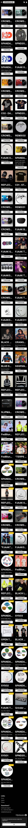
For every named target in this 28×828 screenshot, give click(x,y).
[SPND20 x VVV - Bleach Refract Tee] (21, 105)
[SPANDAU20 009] (7, 561)
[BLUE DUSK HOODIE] (7, 357)
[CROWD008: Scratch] (7, 127)
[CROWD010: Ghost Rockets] (7, 82)
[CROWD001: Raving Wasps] (21, 516)
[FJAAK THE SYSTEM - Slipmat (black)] (21, 289)
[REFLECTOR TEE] (21, 426)
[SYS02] (7, 677)
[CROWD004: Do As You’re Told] (7, 289)
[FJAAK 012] (7, 149)
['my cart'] (24, 2)
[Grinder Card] (21, 699)
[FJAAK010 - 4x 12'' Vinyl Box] (7, 311)
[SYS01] (7, 747)
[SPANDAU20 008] (7, 470)
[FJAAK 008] (21, 494)
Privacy (2, 802)
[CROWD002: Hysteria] (21, 403)
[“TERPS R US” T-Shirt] (21, 448)
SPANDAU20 (8, 2)
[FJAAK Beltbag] (21, 221)
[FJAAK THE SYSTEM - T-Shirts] (21, 243)
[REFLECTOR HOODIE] (7, 381)
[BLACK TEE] (21, 631)
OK (14, 824)
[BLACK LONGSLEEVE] (21, 585)
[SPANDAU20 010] (21, 149)
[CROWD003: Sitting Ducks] (21, 470)
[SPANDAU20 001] (21, 677)
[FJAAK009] (21, 539)
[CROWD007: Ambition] (7, 198)
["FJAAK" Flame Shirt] (7, 539)
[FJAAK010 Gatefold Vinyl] (7, 267)
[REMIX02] (21, 127)
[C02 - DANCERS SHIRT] (7, 105)
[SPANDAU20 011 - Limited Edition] (7, 58)
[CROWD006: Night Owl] (7, 221)
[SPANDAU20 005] (21, 653)
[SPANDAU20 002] (7, 723)
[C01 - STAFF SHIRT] (21, 176)
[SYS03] (21, 607)
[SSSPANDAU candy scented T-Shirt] (21, 357)
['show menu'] (2, 2)
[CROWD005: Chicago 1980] (7, 516)
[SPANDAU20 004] (21, 723)
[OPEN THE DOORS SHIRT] (7, 631)
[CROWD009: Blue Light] (21, 82)
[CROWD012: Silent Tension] (7, 12)
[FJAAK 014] (21, 58)
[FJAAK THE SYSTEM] (7, 699)
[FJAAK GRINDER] (7, 243)
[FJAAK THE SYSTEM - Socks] (21, 267)
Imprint (2, 800)
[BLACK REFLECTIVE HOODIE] (7, 333)
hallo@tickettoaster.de (6, 812)
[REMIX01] (21, 198)
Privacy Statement (6, 822)
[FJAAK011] (21, 311)
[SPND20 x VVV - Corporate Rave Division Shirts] (21, 35)
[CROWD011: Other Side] (21, 12)
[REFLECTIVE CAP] (7, 176)
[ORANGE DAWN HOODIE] (21, 333)
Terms (2, 798)
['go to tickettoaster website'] (21, 815)
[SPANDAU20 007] (7, 653)
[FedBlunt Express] (7, 426)
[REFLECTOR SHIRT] (7, 494)
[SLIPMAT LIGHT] (7, 403)
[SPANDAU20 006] (7, 607)
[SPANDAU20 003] (7, 771)
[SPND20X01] (21, 747)
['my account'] (26, 2)
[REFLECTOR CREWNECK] (21, 381)
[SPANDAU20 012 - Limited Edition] (7, 35)
